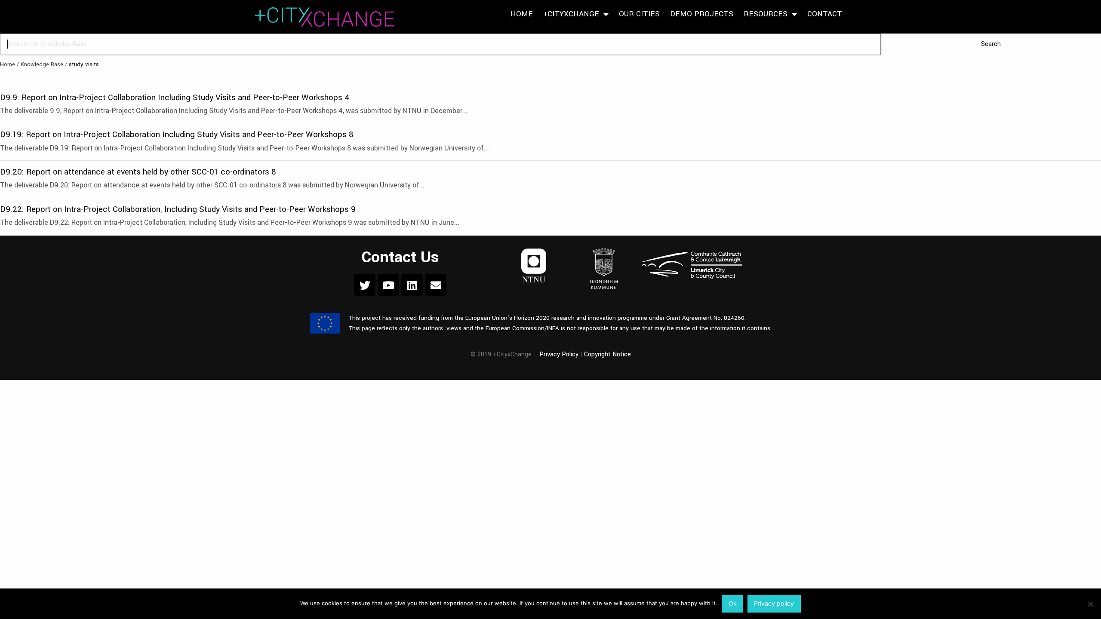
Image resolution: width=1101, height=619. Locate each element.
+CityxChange (571, 14)
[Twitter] (364, 285)
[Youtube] (388, 285)
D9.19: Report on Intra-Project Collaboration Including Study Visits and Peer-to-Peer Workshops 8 (177, 134)
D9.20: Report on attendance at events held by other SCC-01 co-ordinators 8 (138, 172)
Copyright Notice (607, 354)
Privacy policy (774, 603)
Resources (765, 14)
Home (522, 14)
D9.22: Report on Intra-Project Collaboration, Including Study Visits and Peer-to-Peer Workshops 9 (178, 209)
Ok (733, 603)
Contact (824, 14)
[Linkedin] (412, 285)
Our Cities (639, 14)
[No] (1090, 604)
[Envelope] (435, 285)
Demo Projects (701, 14)
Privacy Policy (558, 354)
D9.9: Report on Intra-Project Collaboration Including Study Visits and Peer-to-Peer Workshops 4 (175, 97)
